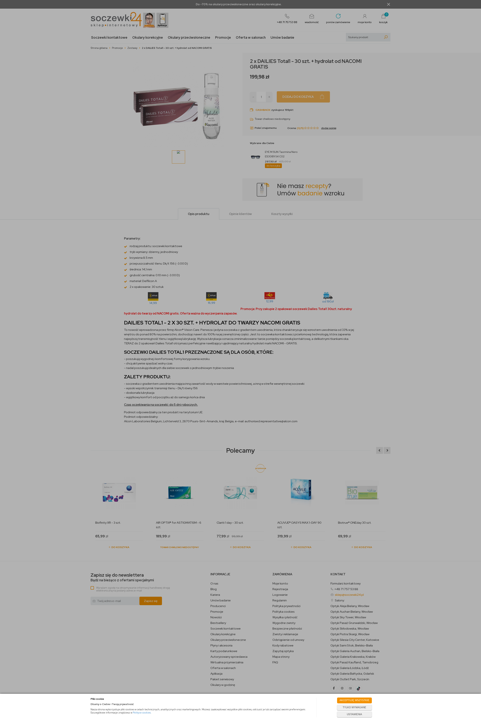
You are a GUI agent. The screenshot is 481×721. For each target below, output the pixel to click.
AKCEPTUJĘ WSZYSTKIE (354, 700)
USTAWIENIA (354, 714)
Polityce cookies (142, 712)
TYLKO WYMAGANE (354, 707)
